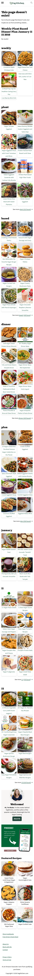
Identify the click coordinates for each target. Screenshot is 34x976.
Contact (5, 950)
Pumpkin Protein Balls (25, 650)
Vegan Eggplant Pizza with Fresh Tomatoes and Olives (9, 153)
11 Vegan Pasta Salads (9, 607)
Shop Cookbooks (8, 934)
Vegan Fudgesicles (9, 672)
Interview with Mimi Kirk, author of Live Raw (25, 77)
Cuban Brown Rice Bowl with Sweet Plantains (9, 202)
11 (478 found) (26, 679)
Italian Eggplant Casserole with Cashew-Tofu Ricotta (9, 177)
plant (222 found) (25, 209)
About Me (17, 819)
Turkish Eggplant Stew (25, 495)
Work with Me (7, 947)
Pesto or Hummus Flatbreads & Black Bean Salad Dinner (9, 389)
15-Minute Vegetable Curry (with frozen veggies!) (9, 710)
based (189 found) (25, 315)
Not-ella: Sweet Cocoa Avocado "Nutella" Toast (25, 552)
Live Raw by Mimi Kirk (9, 98)
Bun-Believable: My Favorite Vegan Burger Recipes (9, 262)
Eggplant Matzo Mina (25, 513)
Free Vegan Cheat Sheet (10, 937)
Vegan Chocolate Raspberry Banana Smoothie (25, 307)
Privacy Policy (7, 957)
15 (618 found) (26, 782)
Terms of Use (7, 960)
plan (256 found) (25, 521)
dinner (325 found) (25, 418)
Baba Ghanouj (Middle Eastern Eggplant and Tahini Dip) (25, 129)
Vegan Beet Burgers (25, 753)
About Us (6, 944)
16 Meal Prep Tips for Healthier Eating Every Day (9, 91)
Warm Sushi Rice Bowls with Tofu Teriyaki (25, 576)
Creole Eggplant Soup (9, 495)
